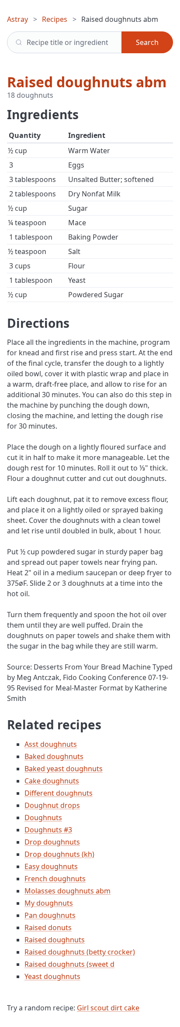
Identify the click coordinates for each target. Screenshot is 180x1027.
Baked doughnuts (53, 756)
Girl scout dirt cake (108, 1008)
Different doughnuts (58, 793)
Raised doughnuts (54, 940)
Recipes (54, 19)
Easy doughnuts (51, 866)
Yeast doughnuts (52, 976)
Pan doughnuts (50, 915)
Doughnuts (43, 817)
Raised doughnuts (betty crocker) (79, 952)
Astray (17, 19)
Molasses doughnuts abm (67, 891)
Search (147, 42)
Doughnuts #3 (48, 830)
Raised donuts (48, 927)
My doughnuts (48, 903)
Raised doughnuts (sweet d (69, 964)
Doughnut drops (52, 805)
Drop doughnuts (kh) (59, 854)
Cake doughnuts (51, 781)
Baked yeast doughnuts (63, 768)
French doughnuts (55, 878)
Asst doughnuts (50, 744)
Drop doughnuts (52, 842)
